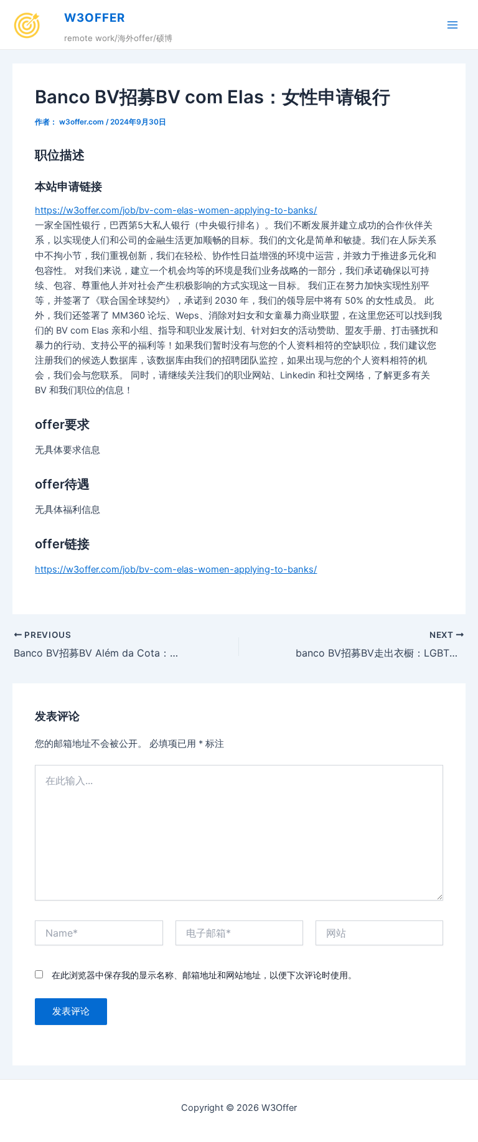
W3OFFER (94, 18)
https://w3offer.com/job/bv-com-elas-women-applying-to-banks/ (176, 210)
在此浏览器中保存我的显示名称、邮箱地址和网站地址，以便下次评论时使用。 (204, 975)
